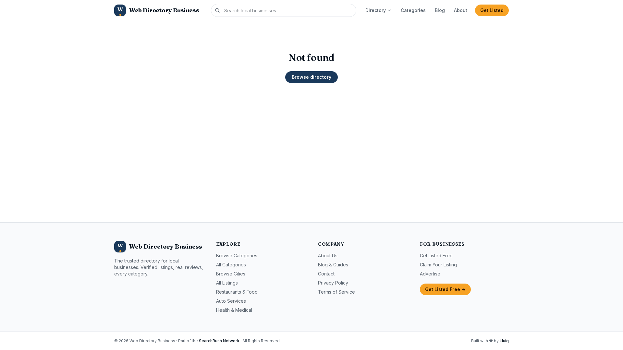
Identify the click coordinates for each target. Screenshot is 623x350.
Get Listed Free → (445, 289)
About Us (327, 255)
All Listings (227, 283)
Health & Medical (234, 310)
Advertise (430, 273)
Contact (326, 273)
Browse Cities (230, 273)
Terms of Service (336, 292)
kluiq (504, 340)
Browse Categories (236, 255)
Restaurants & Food (237, 292)
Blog (440, 10)
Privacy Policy (333, 283)
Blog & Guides (333, 264)
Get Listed (492, 10)
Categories (413, 10)
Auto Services (231, 301)
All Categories (231, 264)
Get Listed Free (436, 255)
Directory (375, 10)
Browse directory (311, 77)
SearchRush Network (219, 340)
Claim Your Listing (438, 264)
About (460, 10)
